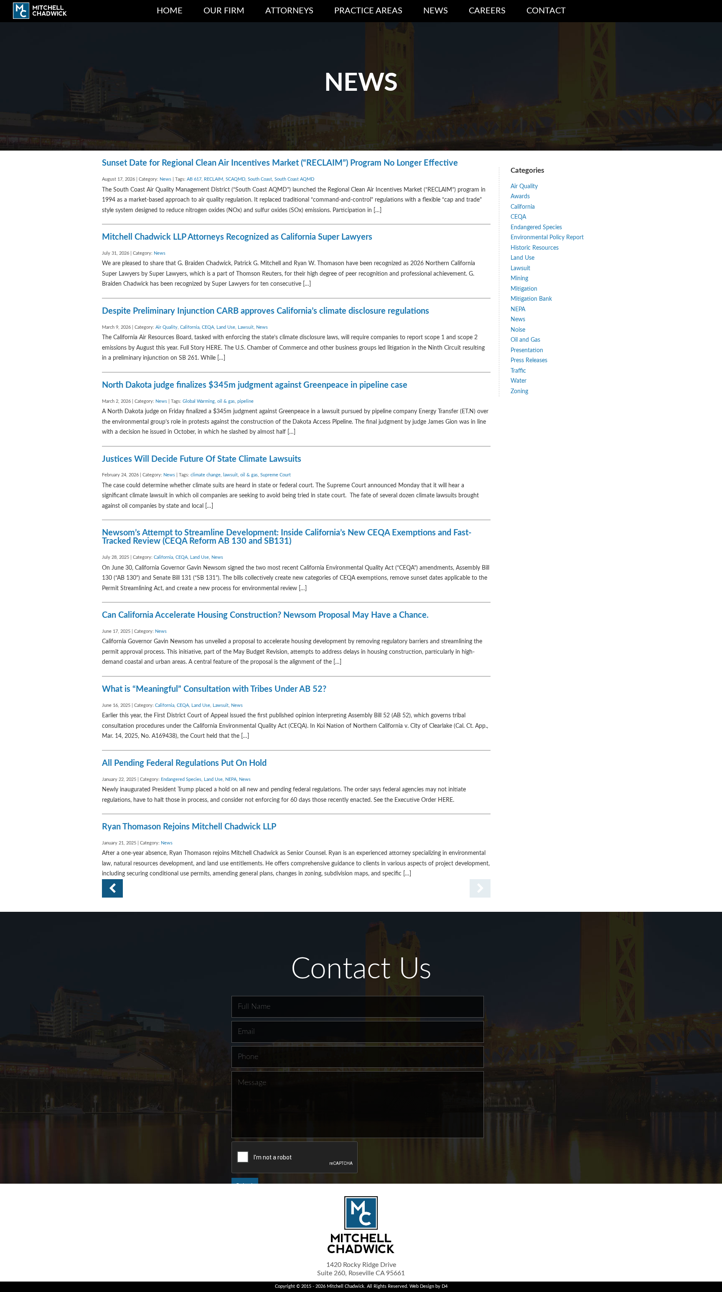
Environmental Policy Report (547, 237)
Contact (546, 11)
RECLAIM (213, 179)
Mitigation (524, 289)
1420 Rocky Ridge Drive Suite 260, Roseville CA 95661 (361, 1269)
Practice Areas (368, 11)
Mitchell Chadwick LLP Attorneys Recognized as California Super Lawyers (237, 237)
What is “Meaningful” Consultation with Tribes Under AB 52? (214, 689)
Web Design (421, 1286)
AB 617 (194, 179)
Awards (520, 197)
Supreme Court (275, 475)
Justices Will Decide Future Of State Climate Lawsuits (201, 459)
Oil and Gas (525, 340)
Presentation (527, 350)
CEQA (208, 327)
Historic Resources (535, 248)
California (189, 327)
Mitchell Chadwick (345, 1286)
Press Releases (529, 360)
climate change (206, 475)
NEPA (230, 780)
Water (518, 381)
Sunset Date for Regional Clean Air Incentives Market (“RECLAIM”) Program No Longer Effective (280, 163)
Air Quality (166, 327)
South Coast (260, 179)
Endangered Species (181, 780)
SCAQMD (235, 179)
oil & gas (226, 401)
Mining (519, 278)
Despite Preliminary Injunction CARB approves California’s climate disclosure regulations (265, 311)
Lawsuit (246, 327)
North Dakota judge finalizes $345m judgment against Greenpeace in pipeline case (254, 385)
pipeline (245, 401)
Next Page (112, 888)
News (435, 11)
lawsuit (230, 475)
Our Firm (223, 11)
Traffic (518, 371)
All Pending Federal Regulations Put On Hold (184, 763)
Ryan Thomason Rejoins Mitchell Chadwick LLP (189, 827)
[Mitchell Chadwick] (40, 12)
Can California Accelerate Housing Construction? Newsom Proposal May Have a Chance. (265, 615)
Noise (518, 330)
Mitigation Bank (531, 299)
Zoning (519, 391)
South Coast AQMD (294, 179)
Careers (487, 11)
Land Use (225, 327)
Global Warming (199, 401)
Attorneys (289, 11)
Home (170, 11)
